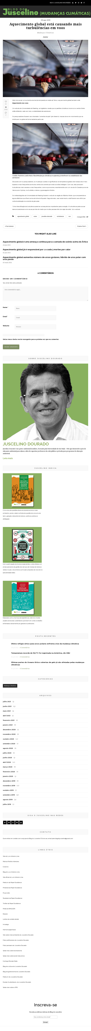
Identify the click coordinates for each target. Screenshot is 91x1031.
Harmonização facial (9, 930)
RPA (16, 987)
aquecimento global (23, 216)
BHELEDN (12, 909)
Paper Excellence (16, 882)
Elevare (5, 914)
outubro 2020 (8, 739)
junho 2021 (7, 706)
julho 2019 (7, 804)
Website (6, 326)
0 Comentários (25, 647)
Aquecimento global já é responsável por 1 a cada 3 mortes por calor (37, 249)
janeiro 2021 (8, 725)
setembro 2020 (9, 744)
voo (69, 216)
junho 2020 (7, 757)
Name (5, 307)
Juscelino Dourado (27, 935)
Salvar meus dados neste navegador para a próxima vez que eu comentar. (31, 339)
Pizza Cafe (6, 893)
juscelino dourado (47, 216)
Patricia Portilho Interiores (11, 861)
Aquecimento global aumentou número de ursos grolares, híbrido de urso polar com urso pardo (44, 258)
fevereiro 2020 (9, 772)
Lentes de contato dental (11, 919)
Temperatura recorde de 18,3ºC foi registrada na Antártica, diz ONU (40, 653)
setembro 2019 (9, 795)
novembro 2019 (9, 786)
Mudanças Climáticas (45, 33)
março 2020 (7, 767)
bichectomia (18, 950)
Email (5, 316)
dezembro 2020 (9, 729)
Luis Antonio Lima (13, 856)
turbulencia (60, 216)
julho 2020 (7, 753)
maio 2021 (7, 711)
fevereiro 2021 (8, 720)
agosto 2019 (7, 799)
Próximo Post (81, 226)
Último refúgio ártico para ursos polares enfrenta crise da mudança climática (45, 644)
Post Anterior (10, 226)
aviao (35, 216)
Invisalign (6, 924)
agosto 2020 (8, 748)
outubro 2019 (8, 790)
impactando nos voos (20, 103)
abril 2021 (6, 716)
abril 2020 (7, 762)
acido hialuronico (19, 956)
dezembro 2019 (9, 781)
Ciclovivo (5, 867)
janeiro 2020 (8, 776)
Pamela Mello (13, 961)
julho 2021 (7, 701)
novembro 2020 (9, 734)
